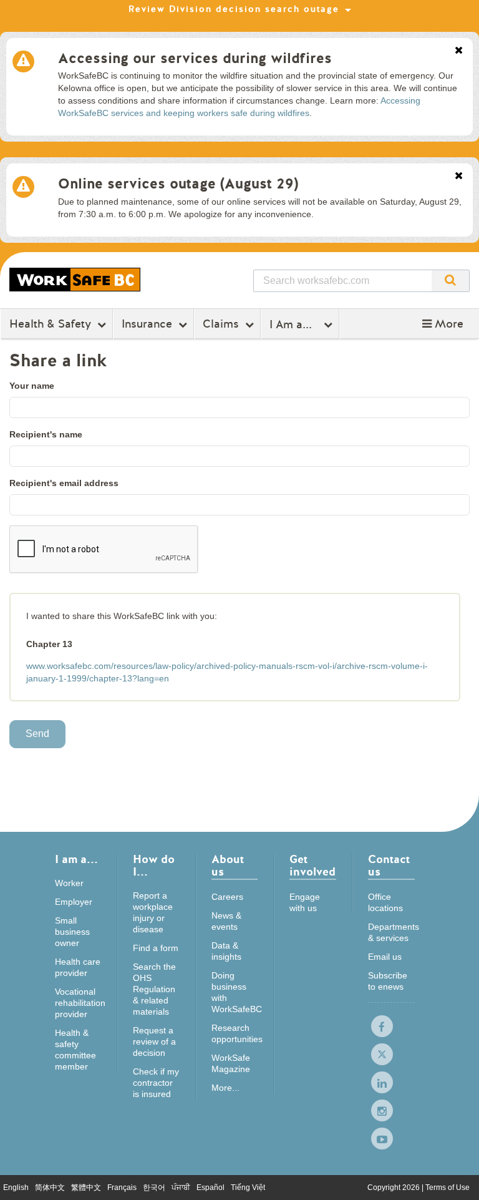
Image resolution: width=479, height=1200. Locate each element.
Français (122, 1187)
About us (227, 866)
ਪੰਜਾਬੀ (181, 1187)
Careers (227, 897)
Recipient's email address (64, 483)
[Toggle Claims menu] (251, 324)
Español (210, 1187)
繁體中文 (86, 1187)
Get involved (312, 866)
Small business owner (72, 931)
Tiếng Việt (248, 1187)
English (16, 1187)
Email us (385, 957)
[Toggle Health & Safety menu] (103, 324)
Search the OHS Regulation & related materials (154, 989)
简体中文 (50, 1187)
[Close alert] (459, 51)
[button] (443, 324)
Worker (69, 883)
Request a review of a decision (154, 1041)
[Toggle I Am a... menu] (330, 324)
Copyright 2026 (394, 1187)
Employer (73, 902)
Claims (221, 323)
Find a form (155, 948)
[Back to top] (457, 1177)
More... (225, 1088)
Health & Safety (50, 323)
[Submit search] (450, 280)
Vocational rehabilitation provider (80, 1003)
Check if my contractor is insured (156, 1082)
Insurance (147, 323)
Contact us (389, 866)
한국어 (154, 1187)
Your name (31, 386)
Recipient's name (45, 434)
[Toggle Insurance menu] (184, 324)
